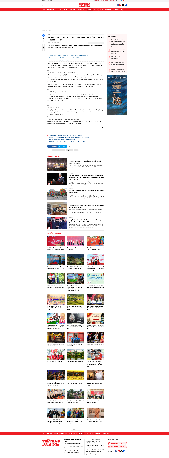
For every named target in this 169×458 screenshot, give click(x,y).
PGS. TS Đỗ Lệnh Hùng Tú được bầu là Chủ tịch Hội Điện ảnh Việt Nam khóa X (86, 206)
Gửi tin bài (118, 0)
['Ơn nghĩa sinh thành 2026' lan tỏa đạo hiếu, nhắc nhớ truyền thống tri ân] (95, 299)
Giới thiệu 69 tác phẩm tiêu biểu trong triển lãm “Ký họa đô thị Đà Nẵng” (95, 383)
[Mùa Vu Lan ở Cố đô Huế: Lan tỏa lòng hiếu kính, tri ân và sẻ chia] (75, 375)
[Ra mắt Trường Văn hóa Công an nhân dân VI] (75, 241)
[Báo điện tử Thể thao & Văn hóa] (84, 5)
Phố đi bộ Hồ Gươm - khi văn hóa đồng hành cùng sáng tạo (117, 64)
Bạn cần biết (116, 9)
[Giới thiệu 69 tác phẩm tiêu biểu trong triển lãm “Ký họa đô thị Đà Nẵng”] (95, 375)
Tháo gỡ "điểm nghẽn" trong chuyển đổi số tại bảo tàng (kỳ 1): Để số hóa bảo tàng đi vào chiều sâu (95, 364)
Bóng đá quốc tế (82, 9)
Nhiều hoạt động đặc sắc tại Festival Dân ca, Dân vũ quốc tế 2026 (54, 308)
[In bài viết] (43, 41)
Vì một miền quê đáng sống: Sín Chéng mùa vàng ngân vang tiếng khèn (75, 308)
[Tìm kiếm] (43, 5)
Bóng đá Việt (73, 9)
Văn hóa (90, 9)
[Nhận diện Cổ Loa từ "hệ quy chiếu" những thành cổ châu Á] (75, 354)
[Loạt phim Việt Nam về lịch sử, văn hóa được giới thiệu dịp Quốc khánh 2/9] (75, 318)
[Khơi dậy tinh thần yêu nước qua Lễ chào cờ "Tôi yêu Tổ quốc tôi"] (95, 241)
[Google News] (96, 43)
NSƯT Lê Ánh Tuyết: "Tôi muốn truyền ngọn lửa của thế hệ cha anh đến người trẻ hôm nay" (55, 383)
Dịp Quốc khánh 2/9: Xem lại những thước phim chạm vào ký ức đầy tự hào (95, 327)
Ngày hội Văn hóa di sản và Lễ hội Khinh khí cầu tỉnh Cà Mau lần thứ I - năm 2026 (95, 287)
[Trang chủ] (44, 9)
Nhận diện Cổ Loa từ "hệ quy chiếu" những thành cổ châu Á (75, 362)
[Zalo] (126, 5)
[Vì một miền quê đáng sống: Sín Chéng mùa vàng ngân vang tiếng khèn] (75, 299)
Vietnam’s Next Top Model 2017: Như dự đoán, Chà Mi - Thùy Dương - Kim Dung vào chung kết (68, 55)
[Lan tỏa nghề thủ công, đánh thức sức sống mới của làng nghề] (56, 337)
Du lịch (96, 9)
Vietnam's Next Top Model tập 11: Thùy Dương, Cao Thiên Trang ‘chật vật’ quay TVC (66, 57)
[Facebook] (121, 0)
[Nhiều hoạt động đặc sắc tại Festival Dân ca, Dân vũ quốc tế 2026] (56, 299)
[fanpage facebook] (118, 5)
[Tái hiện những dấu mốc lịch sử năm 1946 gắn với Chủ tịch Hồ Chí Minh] (56, 259)
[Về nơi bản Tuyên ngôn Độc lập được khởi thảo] (75, 337)
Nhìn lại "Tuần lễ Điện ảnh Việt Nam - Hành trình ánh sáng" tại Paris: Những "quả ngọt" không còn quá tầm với (118, 43)
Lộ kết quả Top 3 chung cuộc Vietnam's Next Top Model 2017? (62, 60)
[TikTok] (126, 0)
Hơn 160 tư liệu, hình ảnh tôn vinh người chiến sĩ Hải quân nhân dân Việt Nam (55, 402)
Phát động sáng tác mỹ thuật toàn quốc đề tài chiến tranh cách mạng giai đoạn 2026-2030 (55, 249)
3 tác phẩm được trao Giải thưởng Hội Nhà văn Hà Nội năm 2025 (118, 51)
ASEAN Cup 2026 (50, 9)
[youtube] (120, 5)
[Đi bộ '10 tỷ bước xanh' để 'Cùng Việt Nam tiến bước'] (95, 394)
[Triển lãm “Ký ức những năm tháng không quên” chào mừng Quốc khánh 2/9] (95, 413)
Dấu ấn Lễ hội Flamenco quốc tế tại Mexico (95, 345)
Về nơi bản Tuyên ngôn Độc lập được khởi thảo (74, 345)
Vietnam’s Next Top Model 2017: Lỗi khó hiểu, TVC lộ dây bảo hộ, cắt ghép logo (65, 53)
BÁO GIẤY (97, 0)
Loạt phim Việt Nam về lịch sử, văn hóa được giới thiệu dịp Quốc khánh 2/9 (75, 327)
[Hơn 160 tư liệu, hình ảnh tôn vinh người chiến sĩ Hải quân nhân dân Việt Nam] (56, 394)
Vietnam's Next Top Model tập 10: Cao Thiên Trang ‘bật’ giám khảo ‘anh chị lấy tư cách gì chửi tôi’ (69, 137)
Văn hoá (49, 30)
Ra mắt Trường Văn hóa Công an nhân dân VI (75, 248)
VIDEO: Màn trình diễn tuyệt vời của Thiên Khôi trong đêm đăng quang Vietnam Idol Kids (67, 141)
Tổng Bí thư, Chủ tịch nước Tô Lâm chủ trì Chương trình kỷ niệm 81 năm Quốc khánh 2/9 (86, 221)
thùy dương (69, 150)
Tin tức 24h (59, 9)
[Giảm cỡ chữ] (43, 50)
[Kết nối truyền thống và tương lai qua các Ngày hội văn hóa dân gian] (56, 278)
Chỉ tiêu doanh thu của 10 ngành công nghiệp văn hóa (118, 70)
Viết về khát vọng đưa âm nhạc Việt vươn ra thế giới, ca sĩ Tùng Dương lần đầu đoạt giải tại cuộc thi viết (95, 268)
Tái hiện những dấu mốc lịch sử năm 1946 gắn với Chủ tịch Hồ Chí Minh (55, 268)
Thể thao (66, 9)
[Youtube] (123, 0)
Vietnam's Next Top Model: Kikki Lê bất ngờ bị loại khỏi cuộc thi (62, 139)
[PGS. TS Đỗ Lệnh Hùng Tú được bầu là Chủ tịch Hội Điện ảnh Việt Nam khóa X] (57, 208)
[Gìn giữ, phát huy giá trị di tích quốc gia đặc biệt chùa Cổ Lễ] (75, 394)
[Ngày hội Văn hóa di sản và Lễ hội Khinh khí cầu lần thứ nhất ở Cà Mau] (57, 194)
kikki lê (76, 150)
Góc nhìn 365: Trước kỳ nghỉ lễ (54, 361)
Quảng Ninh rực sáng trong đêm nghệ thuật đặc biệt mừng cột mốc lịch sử (85, 162)
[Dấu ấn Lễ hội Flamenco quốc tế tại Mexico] (95, 337)
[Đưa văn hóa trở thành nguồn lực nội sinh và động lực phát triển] (75, 259)
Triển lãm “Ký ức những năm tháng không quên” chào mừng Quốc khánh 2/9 (95, 421)
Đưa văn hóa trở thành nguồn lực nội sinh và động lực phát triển (75, 267)
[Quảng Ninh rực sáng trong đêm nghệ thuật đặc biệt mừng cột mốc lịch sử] (57, 164)
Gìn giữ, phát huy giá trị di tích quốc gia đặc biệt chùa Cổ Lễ (75, 401)
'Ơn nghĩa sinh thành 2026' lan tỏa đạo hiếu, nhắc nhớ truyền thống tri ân (95, 308)
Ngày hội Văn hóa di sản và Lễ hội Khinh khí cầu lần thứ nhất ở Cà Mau (86, 191)
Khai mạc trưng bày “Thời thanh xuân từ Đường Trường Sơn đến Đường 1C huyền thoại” (75, 421)
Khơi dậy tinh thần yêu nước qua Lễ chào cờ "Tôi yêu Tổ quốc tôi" (95, 248)
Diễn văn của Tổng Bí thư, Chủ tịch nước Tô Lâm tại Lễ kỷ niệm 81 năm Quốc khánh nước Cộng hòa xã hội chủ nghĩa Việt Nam (86, 177)
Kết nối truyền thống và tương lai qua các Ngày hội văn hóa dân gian (55, 286)
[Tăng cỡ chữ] (43, 45)
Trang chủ (44, 30)
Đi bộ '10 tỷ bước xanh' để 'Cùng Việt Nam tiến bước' (94, 401)
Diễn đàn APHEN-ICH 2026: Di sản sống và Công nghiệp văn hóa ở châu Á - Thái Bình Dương (55, 421)
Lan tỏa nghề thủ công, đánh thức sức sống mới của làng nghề (55, 345)
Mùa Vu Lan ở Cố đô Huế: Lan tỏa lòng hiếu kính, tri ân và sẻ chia (75, 382)
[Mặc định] (43, 47)
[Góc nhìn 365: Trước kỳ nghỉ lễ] (56, 354)
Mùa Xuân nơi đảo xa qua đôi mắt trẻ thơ (117, 57)
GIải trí (101, 9)
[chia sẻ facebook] (43, 38)
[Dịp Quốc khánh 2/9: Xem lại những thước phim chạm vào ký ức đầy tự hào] (95, 318)
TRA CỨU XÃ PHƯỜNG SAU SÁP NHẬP (107, 0)
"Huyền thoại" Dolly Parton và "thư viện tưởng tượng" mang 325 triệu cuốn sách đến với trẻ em (55, 327)
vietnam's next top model (58, 150)
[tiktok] (123, 5)
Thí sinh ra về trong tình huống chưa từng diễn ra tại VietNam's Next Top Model (65, 135)
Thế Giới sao (108, 9)
